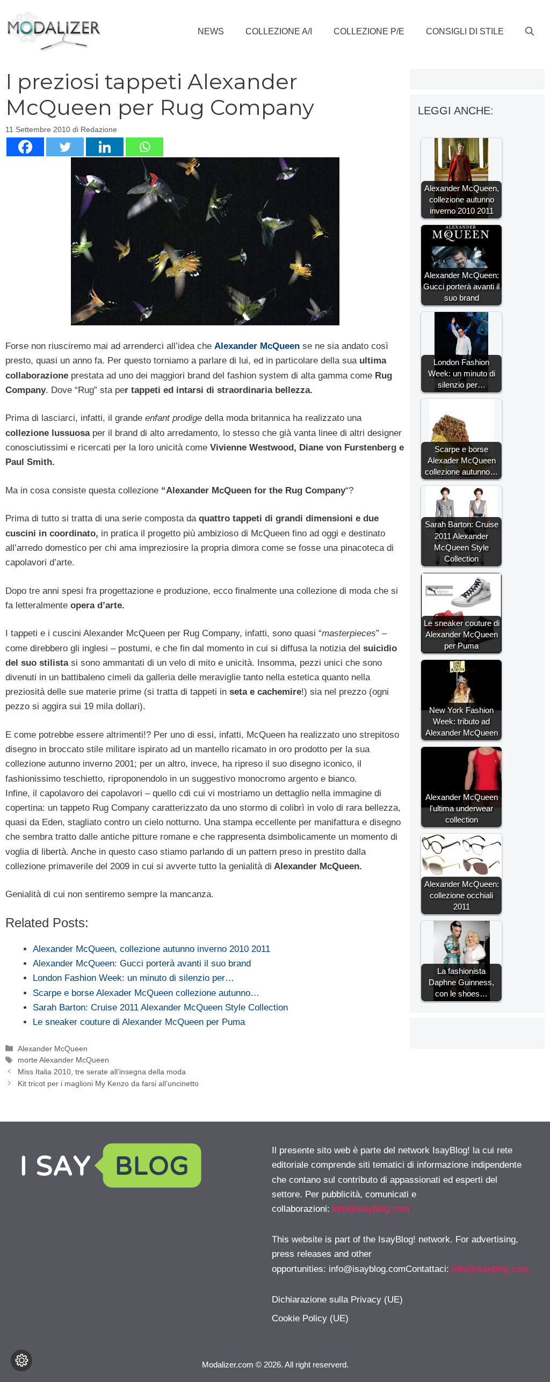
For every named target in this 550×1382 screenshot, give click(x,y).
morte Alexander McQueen (63, 1060)
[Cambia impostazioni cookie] (21, 1360)
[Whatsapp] (144, 146)
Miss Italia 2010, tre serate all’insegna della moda (102, 1071)
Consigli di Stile (465, 31)
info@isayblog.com (370, 1209)
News (211, 31)
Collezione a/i (278, 31)
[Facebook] (25, 146)
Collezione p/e (369, 31)
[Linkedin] (105, 146)
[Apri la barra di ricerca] (530, 31)
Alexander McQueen (257, 346)
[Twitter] (65, 146)
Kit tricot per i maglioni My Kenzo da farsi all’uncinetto (108, 1083)
